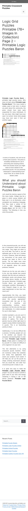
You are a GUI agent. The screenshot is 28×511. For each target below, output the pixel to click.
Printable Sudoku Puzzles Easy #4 (13, 453)
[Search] (23, 421)
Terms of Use (6, 506)
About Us (5, 505)
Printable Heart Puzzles (9, 451)
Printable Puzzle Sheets (9, 443)
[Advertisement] (14, 82)
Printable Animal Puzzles (10, 448)
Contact (14, 508)
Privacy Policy (22, 505)
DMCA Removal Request (18, 506)
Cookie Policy (13, 505)
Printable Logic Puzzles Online (11, 445)
